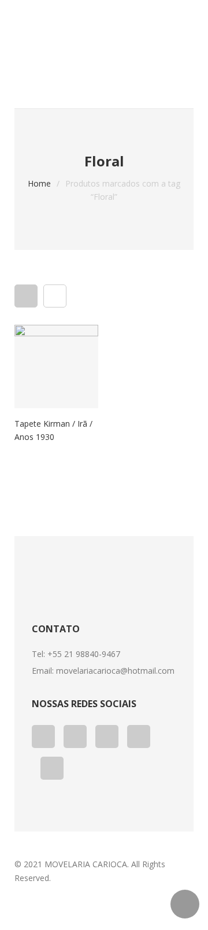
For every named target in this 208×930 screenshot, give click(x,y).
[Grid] (26, 296)
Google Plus (75, 736)
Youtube (106, 736)
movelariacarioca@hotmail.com (115, 670)
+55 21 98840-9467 (83, 653)
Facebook (43, 736)
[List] (54, 296)
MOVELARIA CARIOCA (85, 864)
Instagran (52, 768)
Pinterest (138, 736)
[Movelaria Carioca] (104, 40)
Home (39, 183)
